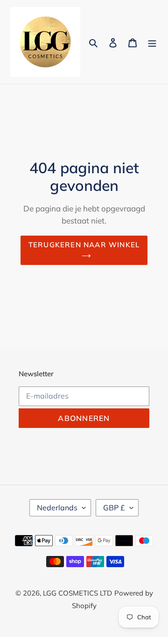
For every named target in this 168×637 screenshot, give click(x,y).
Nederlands (57, 507)
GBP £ (114, 507)
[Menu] (152, 42)
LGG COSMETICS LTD (77, 593)
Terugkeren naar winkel (84, 244)
